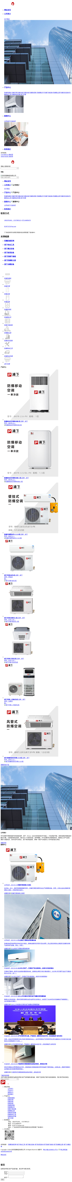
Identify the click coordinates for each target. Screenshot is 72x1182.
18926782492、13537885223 (12, 220)
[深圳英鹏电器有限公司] (7, 1083)
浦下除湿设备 (9, 252)
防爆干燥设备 (48, 92)
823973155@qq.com (10, 226)
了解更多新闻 (5, 1075)
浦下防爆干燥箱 (10, 256)
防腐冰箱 (26, 92)
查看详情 (3, 843)
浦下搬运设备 (9, 249)
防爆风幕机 (7, 92)
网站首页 (7, 181)
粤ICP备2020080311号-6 (50, 1149)
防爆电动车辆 (16, 94)
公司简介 (7, 185)
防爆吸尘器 (56, 92)
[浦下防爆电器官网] (13, 6)
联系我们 (7, 209)
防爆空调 (14, 92)
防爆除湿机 (33, 92)
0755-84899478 (26, 220)
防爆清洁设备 (64, 92)
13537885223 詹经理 (7, 154)
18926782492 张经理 (7, 156)
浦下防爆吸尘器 (10, 260)
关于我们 (7, 19)
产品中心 (7, 192)
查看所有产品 (5, 764)
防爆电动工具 (12, 1114)
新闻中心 (7, 202)
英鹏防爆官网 (9, 241)
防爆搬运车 (40, 92)
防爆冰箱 (20, 92)
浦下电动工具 (9, 245)
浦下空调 (23, 94)
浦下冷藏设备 (9, 264)
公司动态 (7, 121)
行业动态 (13, 121)
